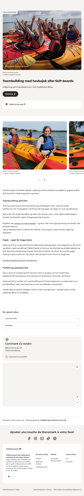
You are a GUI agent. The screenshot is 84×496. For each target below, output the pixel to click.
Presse (38, 459)
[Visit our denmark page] (29, 438)
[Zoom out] (77, 402)
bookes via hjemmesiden (25, 223)
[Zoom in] (77, 396)
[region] (42, 385)
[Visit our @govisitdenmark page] (48, 438)
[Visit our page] (35, 438)
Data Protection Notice (42, 490)
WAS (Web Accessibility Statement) (67, 490)
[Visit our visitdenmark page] (42, 438)
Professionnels (41, 467)
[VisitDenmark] (13, 449)
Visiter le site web (16, 104)
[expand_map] (77, 366)
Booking (9, 94)
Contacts (69, 462)
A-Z (67, 459)
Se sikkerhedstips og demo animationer (20, 260)
